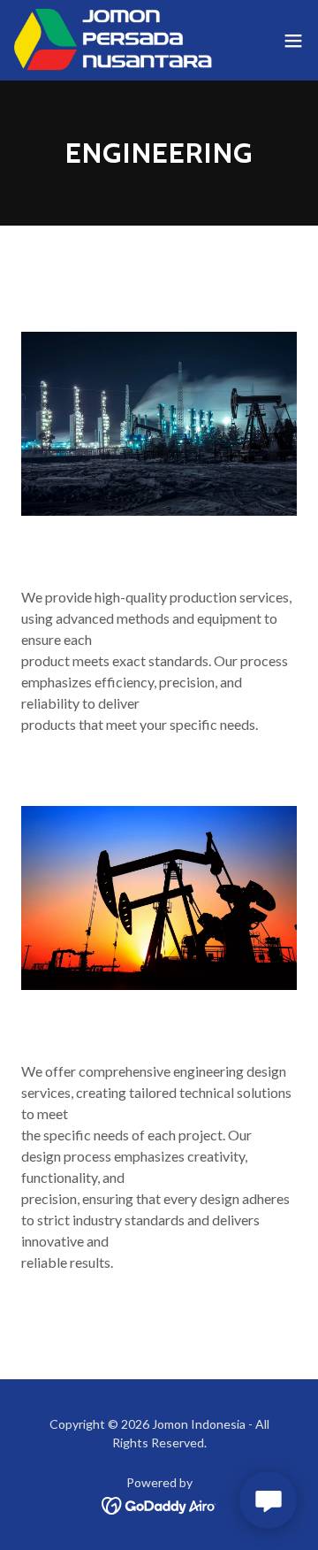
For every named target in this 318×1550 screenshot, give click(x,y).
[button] (293, 40)
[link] (113, 40)
